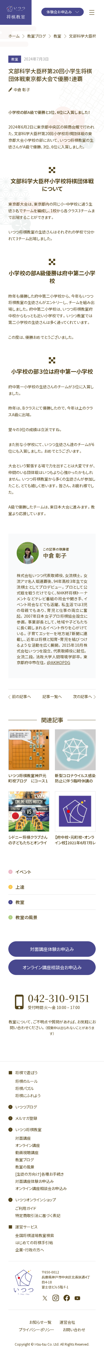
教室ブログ (36, 36)
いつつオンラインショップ (35, 1199)
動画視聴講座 (27, 1152)
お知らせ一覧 (40, 1322)
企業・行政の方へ (29, 1249)
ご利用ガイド (25, 1208)
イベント (23, 871)
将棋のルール (26, 1081)
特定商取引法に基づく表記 (37, 1215)
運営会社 (67, 1322)
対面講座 (23, 1138)
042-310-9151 (59, 998)
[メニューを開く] (91, 12)
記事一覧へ (52, 696)
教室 (57, 36)
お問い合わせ (74, 1329)
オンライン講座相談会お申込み (52, 967)
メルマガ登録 (26, 1118)
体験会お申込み (59, 11)
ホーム (13, 36)
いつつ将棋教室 (28, 1129)
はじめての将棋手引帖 (34, 1242)
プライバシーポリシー (36, 1329)
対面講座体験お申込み (52, 949)
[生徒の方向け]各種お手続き (39, 1174)
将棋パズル (24, 1088)
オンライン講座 (27, 1145)
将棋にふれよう (28, 1095)
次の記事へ (82, 696)
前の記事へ (21, 696)
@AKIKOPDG (58, 662)
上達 (20, 887)
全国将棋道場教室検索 (34, 1235)
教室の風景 (26, 917)
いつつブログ (26, 1107)
